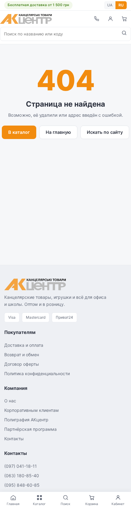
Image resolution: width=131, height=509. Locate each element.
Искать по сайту (105, 132)
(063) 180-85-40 (21, 475)
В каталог (19, 132)
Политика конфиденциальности (37, 373)
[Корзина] (124, 19)
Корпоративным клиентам (31, 410)
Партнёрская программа (30, 429)
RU (121, 5)
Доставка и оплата (23, 345)
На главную (58, 132)
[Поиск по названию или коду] (124, 34)
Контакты (14, 438)
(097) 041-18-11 (20, 466)
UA (109, 5)
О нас (10, 400)
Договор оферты (21, 364)
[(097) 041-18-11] (96, 19)
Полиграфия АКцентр (26, 419)
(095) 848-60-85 (22, 485)
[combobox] (59, 34)
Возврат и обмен (21, 354)
